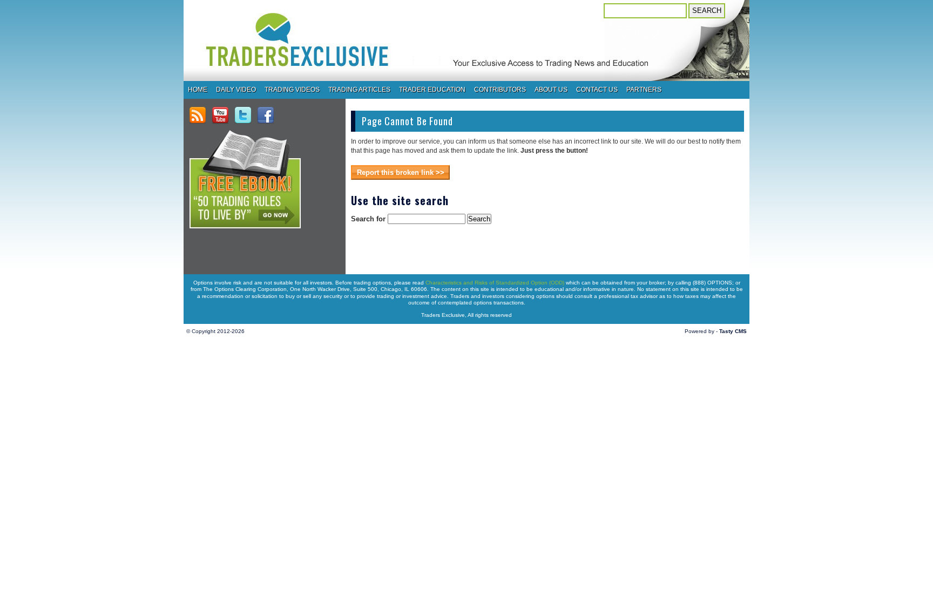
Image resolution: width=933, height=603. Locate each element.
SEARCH (706, 10)
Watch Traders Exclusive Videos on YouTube (220, 115)
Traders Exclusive (330, 52)
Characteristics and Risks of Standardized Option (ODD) (494, 283)
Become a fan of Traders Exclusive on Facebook (265, 115)
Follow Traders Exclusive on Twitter (243, 115)
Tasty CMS (733, 331)
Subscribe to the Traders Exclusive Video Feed (197, 115)
